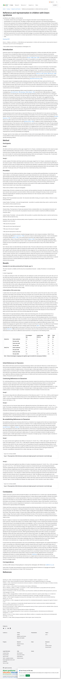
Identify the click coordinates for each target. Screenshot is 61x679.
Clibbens (17, 427)
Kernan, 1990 (53, 73)
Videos (18, 634)
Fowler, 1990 (36, 57)
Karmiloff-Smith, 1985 (15, 92)
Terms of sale (5, 663)
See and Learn (48, 647)
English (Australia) (8, 667)
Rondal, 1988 (30, 57)
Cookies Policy (6, 653)
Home (11, 5)
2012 (46, 634)
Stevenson (9, 329)
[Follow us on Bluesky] (8, 628)
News (37, 5)
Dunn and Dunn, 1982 (19, 235)
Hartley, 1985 (47, 73)
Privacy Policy (6, 654)
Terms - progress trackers (8, 658)
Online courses (48, 645)
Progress (4, 641)
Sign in (52, 2)
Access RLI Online (20, 654)
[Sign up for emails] (4, 628)
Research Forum (20, 643)
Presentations (34, 632)
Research (17, 5)
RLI (46, 643)
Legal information (6, 651)
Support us (31, 5)
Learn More (22, 675)
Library (8, 9)
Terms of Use (5, 656)
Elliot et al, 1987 (39, 73)
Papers (46, 632)
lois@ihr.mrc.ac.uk (50, 564)
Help (18, 651)
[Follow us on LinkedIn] (10, 628)
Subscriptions (20, 656)
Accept (27, 675)
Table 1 (38, 325)
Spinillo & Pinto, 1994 (29, 121)
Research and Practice (15, 9)
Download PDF (6, 39)
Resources (23, 5)
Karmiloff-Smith (6, 427)
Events (32, 651)
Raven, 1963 (31, 239)
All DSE (54, 5)
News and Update (20, 638)
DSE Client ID (19, 653)
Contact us (5, 632)
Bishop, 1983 (15, 237)
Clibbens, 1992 (31, 92)
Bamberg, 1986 (24, 92)
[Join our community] (6, 628)
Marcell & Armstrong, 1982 (36, 78)
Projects (18, 645)
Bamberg (34, 554)
